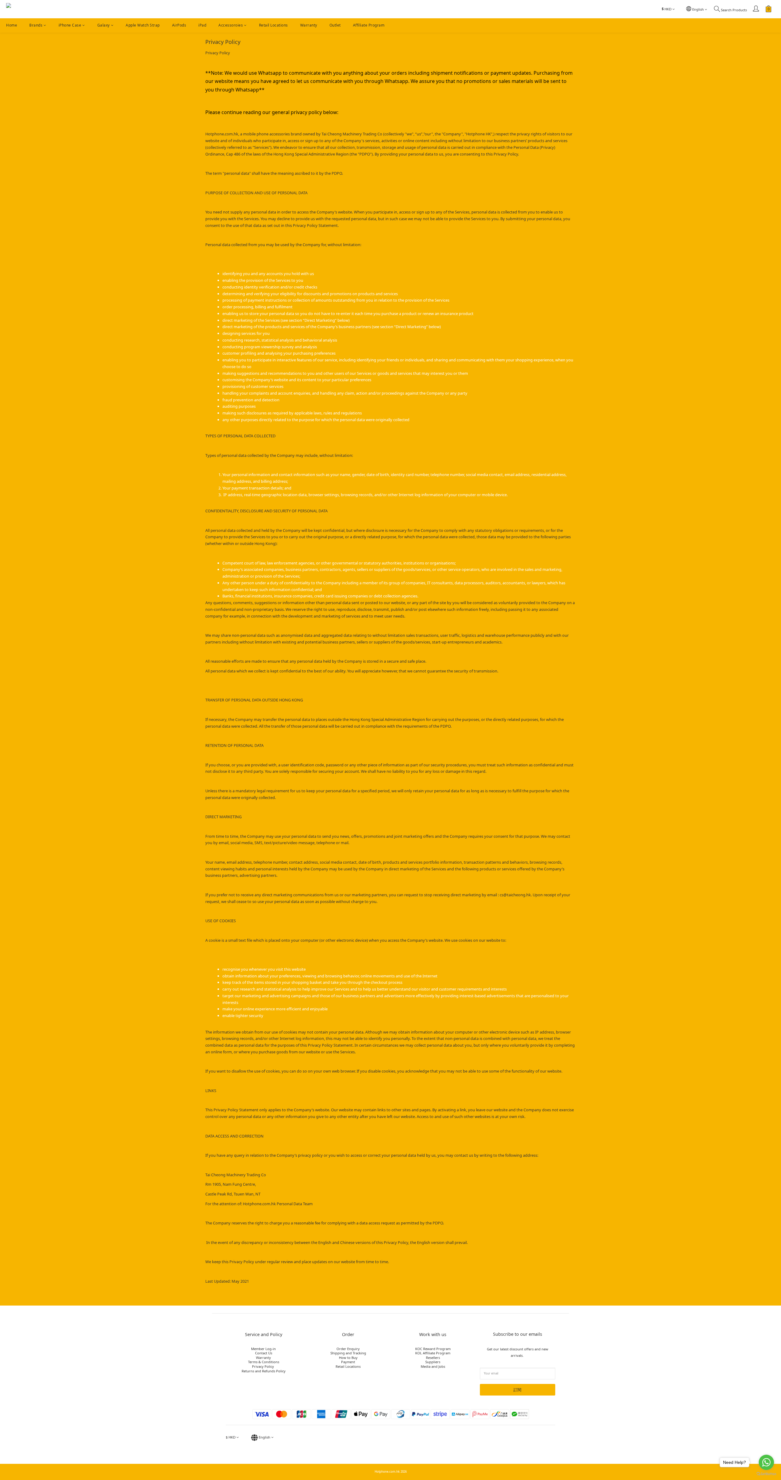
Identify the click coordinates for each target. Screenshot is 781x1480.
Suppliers (432, 1362)
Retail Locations (273, 25)
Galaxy (103, 25)
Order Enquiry (348, 1348)
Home (11, 25)
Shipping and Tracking (348, 1353)
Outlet (335, 25)
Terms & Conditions (263, 1362)
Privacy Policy (263, 1366)
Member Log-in (263, 1348)
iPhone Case (70, 25)
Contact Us (263, 1353)
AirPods (179, 25)
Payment (348, 1362)
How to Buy (348, 1357)
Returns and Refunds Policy (264, 1371)
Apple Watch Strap (143, 25)
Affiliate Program (369, 25)
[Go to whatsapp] (766, 1462)
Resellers (433, 1357)
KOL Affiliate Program (432, 1353)
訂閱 (517, 1389)
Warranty (308, 25)
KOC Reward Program (433, 1348)
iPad (202, 25)
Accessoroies (230, 25)
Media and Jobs (433, 1366)
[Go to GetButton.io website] (766, 1474)
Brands (35, 25)
